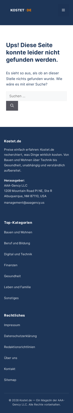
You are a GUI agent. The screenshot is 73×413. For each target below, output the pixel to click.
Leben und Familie (17, 287)
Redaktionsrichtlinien (19, 347)
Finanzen (10, 265)
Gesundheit (12, 276)
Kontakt (9, 369)
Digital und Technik (18, 254)
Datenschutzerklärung (20, 336)
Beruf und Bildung (17, 243)
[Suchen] (12, 106)
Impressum (12, 325)
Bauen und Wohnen (18, 232)
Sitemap (10, 380)
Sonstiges (11, 298)
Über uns (10, 358)
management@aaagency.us (24, 202)
